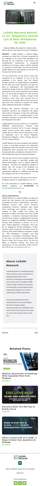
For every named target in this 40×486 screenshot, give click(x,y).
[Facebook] (24, 483)
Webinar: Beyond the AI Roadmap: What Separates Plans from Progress (20, 376)
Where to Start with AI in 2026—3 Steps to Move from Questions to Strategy (19, 440)
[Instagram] (20, 483)
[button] (20, 463)
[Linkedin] (16, 483)
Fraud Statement (20, 479)
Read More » (6, 381)
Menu (34, 2)
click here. (32, 180)
